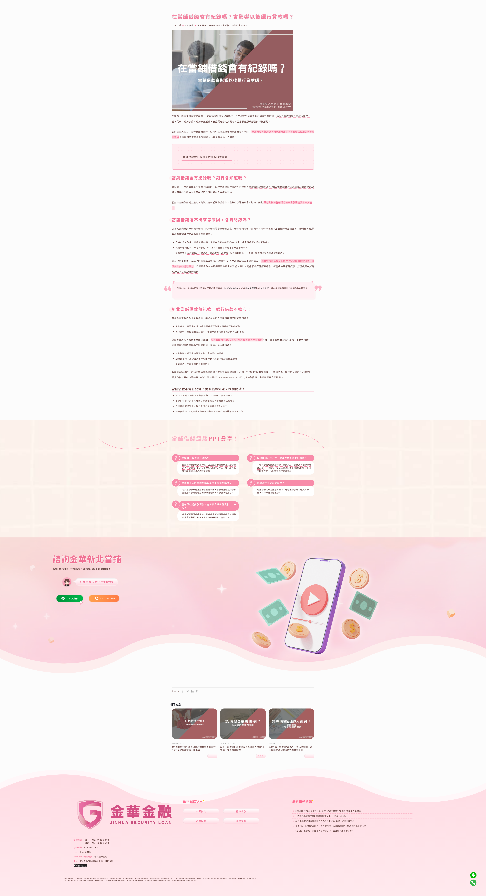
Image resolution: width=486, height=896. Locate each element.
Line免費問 (250, 288)
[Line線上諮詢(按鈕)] (473, 875)
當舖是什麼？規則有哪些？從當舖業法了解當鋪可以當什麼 (205, 400)
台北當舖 (264, 288)
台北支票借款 (198, 371)
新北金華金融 (100, 856)
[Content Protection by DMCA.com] (80, 866)
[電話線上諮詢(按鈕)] (473, 883)
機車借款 (198, 228)
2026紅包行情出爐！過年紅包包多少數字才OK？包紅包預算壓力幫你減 (194, 748)
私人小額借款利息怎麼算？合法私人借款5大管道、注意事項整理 (242, 748)
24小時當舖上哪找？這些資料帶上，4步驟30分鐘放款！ (204, 395)
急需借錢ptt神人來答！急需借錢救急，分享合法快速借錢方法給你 (209, 411)
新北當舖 (179, 371)
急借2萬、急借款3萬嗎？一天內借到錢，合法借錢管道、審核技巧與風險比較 (290, 748)
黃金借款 (241, 820)
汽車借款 (210, 228)
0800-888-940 (231, 288)
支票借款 (201, 811)
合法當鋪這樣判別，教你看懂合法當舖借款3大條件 (201, 406)
